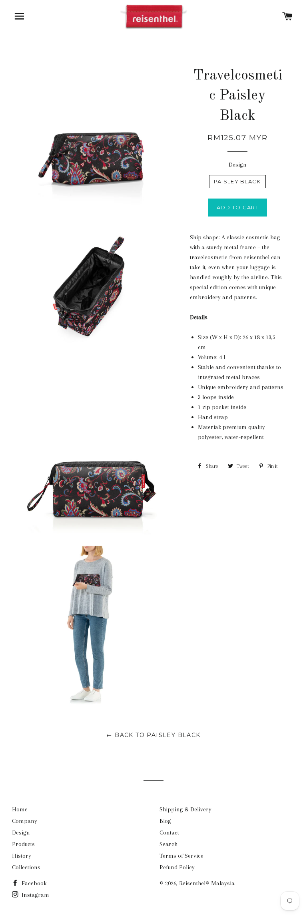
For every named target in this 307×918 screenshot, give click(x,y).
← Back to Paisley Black (153, 735)
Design (238, 164)
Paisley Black (237, 181)
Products (23, 844)
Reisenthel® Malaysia (207, 883)
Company (24, 821)
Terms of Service (181, 855)
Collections (26, 867)
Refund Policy (177, 867)
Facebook (33, 883)
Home (20, 809)
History (21, 855)
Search (168, 844)
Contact (169, 832)
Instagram (34, 894)
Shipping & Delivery (185, 809)
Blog (165, 821)
